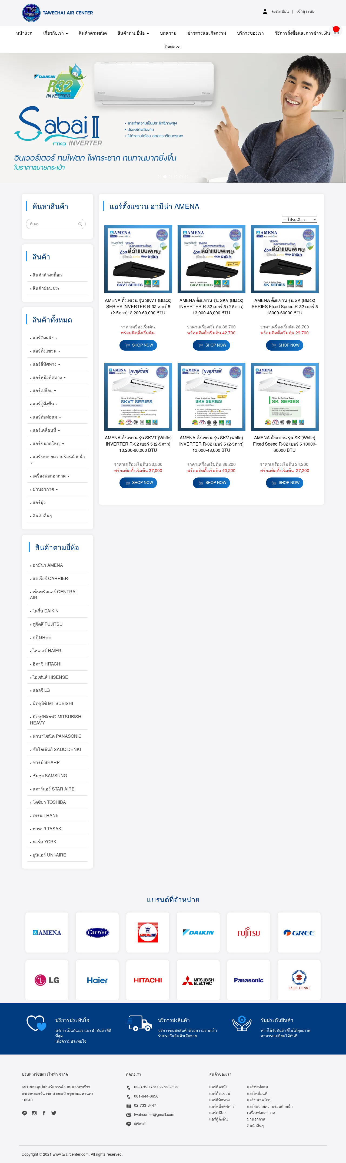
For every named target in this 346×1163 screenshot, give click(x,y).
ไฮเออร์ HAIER (46, 650)
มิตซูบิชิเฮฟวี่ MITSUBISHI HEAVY (56, 719)
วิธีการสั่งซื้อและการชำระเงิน (302, 33)
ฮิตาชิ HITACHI (46, 664)
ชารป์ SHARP (46, 762)
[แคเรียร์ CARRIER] (97, 932)
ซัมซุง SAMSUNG (49, 775)
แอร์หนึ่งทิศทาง (47, 377)
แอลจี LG (41, 690)
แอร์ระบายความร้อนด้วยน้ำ (58, 456)
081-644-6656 (146, 1096)
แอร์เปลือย (43, 390)
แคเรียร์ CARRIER (50, 578)
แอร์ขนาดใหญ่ (47, 443)
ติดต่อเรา (173, 46)
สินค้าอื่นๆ (42, 515)
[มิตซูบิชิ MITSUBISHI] (198, 980)
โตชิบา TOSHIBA (49, 802)
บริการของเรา (250, 33)
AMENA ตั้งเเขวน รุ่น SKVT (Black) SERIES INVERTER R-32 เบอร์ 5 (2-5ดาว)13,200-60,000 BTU (138, 306)
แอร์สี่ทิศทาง (45, 364)
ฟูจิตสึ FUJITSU (47, 624)
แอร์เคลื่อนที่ (44, 430)
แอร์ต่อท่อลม (45, 417)
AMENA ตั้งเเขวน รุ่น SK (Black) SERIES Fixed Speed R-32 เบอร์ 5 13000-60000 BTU (285, 306)
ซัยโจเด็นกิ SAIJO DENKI (56, 749)
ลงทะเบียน (280, 11)
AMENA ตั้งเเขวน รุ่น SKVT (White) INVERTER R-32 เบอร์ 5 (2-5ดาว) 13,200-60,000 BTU (138, 443)
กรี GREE (41, 637)
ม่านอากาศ (43, 489)
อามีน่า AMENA (47, 565)
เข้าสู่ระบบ (305, 11)
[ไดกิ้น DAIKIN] (198, 932)
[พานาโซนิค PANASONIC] (249, 980)
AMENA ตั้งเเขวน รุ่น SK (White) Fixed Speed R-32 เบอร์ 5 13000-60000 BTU (285, 443)
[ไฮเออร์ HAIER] (97, 980)
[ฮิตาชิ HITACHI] (148, 980)
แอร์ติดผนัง (43, 337)
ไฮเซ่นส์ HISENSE (50, 677)
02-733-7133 (168, 1087)
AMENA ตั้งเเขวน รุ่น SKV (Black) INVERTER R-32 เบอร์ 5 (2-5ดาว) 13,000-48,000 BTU (211, 306)
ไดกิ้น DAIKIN (45, 611)
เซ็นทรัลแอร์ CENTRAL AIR (54, 594)
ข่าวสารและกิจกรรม (206, 33)
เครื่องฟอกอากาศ (49, 476)
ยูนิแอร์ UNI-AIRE (49, 855)
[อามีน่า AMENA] (47, 932)
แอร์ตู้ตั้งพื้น (43, 403)
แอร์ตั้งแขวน (45, 351)
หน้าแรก (24, 33)
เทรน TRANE (45, 815)
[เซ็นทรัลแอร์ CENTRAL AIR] (148, 932)
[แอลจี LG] (47, 980)
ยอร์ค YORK (44, 841)
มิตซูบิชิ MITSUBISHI (52, 703)
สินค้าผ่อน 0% (45, 288)
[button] (26, 118)
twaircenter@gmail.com (154, 1114)
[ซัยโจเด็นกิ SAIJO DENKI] (299, 980)
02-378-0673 (145, 1087)
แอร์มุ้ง (39, 502)
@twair (140, 1123)
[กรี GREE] (299, 932)
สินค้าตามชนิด (93, 33)
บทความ (168, 33)
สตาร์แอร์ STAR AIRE (53, 789)
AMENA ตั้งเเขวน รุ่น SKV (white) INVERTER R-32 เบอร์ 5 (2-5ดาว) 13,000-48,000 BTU (211, 443)
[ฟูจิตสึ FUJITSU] (249, 932)
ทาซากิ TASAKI (47, 828)
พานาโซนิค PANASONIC (57, 736)
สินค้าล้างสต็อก (47, 275)
